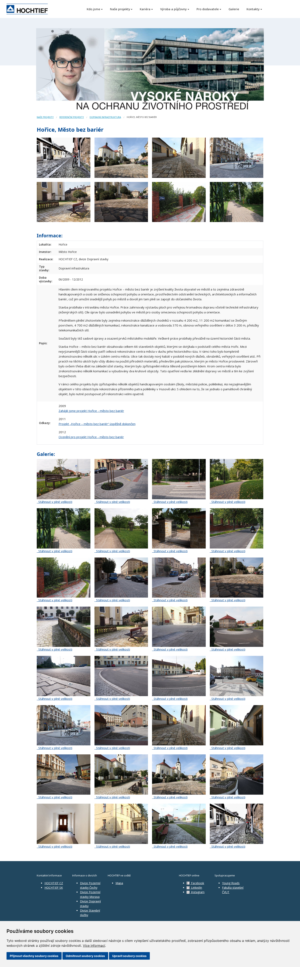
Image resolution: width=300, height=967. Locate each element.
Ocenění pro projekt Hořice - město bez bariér (91, 437)
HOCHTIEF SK (53, 888)
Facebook (197, 883)
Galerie (234, 9)
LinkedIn (196, 888)
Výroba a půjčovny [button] (173, 9)
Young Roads (231, 883)
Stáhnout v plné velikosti (55, 502)
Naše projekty (45, 117)
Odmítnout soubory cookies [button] (85, 956)
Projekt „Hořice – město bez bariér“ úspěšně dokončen (97, 424)
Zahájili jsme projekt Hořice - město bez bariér (91, 411)
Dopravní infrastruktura (105, 117)
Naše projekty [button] (120, 9)
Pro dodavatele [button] (208, 9)
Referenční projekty (71, 117)
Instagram (197, 892)
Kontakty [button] (253, 9)
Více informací (94, 945)
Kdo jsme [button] (93, 9)
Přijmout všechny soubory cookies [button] (34, 956)
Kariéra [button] (145, 9)
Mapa (119, 883)
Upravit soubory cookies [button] (129, 956)
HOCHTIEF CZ (53, 883)
